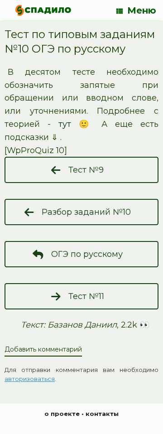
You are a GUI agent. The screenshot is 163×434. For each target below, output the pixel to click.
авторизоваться (30, 378)
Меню (141, 10)
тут (64, 124)
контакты (102, 413)
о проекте (62, 413)
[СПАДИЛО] (43, 10)
